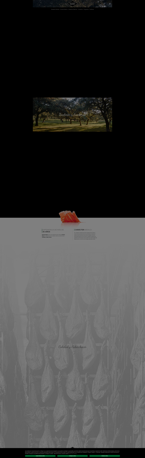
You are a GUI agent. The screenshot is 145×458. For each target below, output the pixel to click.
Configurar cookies (72, 455)
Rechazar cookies (105, 455)
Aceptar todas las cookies (40, 455)
